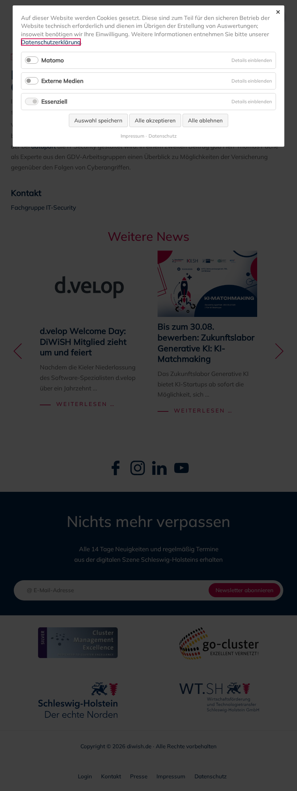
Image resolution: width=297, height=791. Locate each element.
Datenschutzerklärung (51, 42)
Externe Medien (62, 80)
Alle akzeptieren (155, 120)
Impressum (132, 136)
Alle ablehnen (205, 120)
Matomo (52, 60)
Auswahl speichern (98, 120)
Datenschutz (162, 136)
